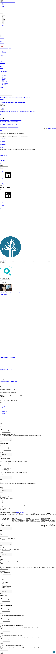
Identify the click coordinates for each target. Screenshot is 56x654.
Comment (1, 395)
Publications (3, 5)
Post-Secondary (4, 82)
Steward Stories (2, 138)
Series (1, 41)
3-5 (2, 502)
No (2, 474)
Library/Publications (3, 71)
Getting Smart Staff (2, 184)
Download (1, 492)
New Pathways (2, 141)
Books (52, 128)
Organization (2, 466)
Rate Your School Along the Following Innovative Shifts (7, 511)
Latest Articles (2, 63)
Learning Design (4, 52)
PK (2, 500)
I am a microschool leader (6, 469)
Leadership (3, 79)
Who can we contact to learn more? (5, 508)
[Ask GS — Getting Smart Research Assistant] (54, 652)
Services (3, 6)
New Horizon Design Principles (20, 512)
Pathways (3, 80)
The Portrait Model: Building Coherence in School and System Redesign (9, 127)
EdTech (3, 205)
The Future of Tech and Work (5, 85)
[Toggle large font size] (1, 423)
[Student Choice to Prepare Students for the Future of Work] (28, 287)
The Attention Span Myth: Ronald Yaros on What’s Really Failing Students (12, 102)
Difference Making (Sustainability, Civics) (7, 588)
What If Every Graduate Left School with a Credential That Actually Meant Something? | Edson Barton (17, 111)
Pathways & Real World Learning (6, 586)
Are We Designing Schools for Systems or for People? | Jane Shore (11, 106)
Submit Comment (2, 396)
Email (11, 395)
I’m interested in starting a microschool (8, 468)
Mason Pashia (2, 113)
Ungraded (3, 499)
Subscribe (1, 563)
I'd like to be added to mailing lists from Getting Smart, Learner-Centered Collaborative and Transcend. (13, 472)
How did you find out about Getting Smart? (6, 437)
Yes (2, 473)
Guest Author (1, 99)
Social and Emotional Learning (6, 582)
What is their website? (3, 497)
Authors (1, 158)
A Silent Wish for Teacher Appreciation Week (7, 357)
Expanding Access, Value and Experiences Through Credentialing (8, 124)
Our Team (3, 412)
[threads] (2, 30)
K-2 (2, 501)
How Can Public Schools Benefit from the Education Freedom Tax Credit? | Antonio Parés (15, 97)
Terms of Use (3, 406)
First (8, 430)
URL (1, 540)
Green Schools (2, 147)
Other (3, 579)
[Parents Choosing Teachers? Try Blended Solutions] (28, 375)
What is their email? (3, 509)
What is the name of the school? (4, 496)
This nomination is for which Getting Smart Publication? (7, 538)
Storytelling (3, 53)
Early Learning (4, 75)
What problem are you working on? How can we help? (7, 434)
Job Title (1, 433)
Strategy (3, 51)
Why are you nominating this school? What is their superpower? (8, 506)
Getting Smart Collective (5, 411)
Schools (1, 69)
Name (20, 395)
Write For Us (2, 66)
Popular (1, 64)
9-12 (3, 578)
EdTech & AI (4, 583)
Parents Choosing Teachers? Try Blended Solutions (8, 381)
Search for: (1, 165)
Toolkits (55, 128)
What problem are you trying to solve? (5, 452)
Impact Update (2, 160)
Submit (1, 280)
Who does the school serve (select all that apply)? (6, 498)
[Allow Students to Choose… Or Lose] (28, 363)
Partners (1, 55)
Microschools (2, 131)
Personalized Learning (4, 81)
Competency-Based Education (6, 74)
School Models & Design (5, 587)
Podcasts (3, 4)
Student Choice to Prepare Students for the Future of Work (10, 292)
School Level (1, 575)
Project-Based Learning (5, 83)
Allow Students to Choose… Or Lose (6, 369)
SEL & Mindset (4, 84)
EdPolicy (3, 76)
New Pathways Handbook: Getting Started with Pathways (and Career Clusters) (10, 125)
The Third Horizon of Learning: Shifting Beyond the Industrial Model (9, 121)
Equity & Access (4, 78)
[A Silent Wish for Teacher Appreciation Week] (28, 325)
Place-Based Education (5, 585)
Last (8, 431)
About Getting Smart (3, 155)
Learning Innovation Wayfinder (5, 48)
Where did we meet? (3, 571)
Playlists (1, 68)
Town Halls (2, 43)
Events (1, 44)
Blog (2, 3)
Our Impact (3, 413)
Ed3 (2, 77)
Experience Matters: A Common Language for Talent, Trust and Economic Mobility (11, 120)
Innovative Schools (3, 144)
